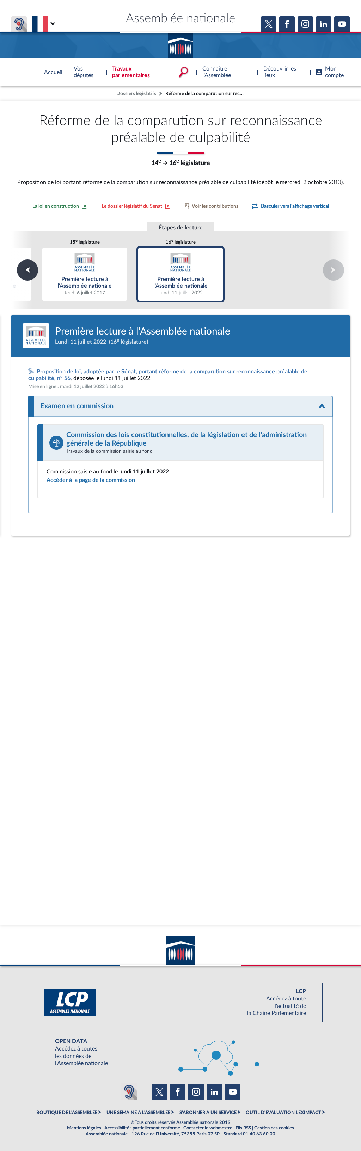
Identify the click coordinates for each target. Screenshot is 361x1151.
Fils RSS (243, 1128)
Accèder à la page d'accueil (180, 43)
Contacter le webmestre (207, 1128)
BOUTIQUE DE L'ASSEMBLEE (66, 1112)
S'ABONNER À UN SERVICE (208, 1112)
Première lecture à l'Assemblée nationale (84, 274)
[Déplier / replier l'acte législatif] (180, 406)
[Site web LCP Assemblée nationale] (180, 1002)
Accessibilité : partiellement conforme (142, 1128)
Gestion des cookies (274, 1128)
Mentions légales (84, 1128)
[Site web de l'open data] (180, 1052)
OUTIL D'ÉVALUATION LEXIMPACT (283, 1112)
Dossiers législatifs (136, 93)
